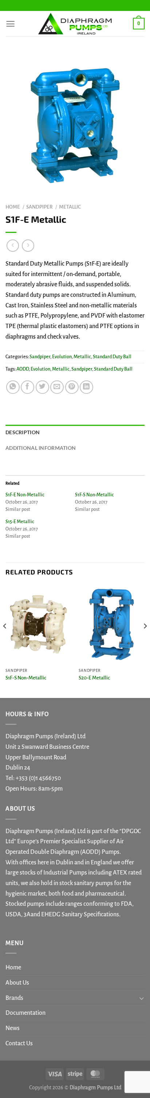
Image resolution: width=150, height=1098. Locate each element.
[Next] (145, 640)
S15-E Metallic (19, 521)
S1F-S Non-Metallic (94, 494)
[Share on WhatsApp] (13, 387)
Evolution (62, 356)
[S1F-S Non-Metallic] (38, 624)
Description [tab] (22, 432)
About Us (17, 983)
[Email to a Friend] (57, 387)
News (12, 1028)
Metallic (70, 207)
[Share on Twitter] (42, 387)
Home (12, 207)
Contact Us (19, 1043)
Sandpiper (39, 207)
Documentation (25, 1013)
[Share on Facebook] (27, 387)
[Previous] (5, 640)
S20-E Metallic (94, 678)
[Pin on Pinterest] (72, 387)
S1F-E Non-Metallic (24, 494)
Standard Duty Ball (112, 356)
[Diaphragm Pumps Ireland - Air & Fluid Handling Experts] (75, 23)
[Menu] (10, 23)
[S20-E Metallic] (112, 624)
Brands (14, 998)
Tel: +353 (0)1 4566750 (33, 778)
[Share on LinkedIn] (86, 387)
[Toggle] (141, 998)
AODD (22, 369)
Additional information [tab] (40, 448)
